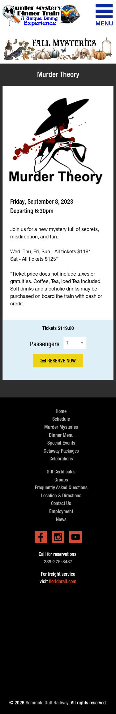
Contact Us (61, 503)
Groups (61, 480)
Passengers (44, 343)
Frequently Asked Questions (61, 487)
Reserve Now (61, 361)
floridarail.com (62, 581)
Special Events (61, 443)
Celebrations (61, 459)
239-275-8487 (58, 562)
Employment (61, 511)
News (61, 519)
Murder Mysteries (61, 427)
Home (61, 411)
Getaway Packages (61, 451)
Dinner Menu (61, 435)
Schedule (61, 419)
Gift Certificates (61, 472)
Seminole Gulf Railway (47, 703)
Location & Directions (61, 496)
